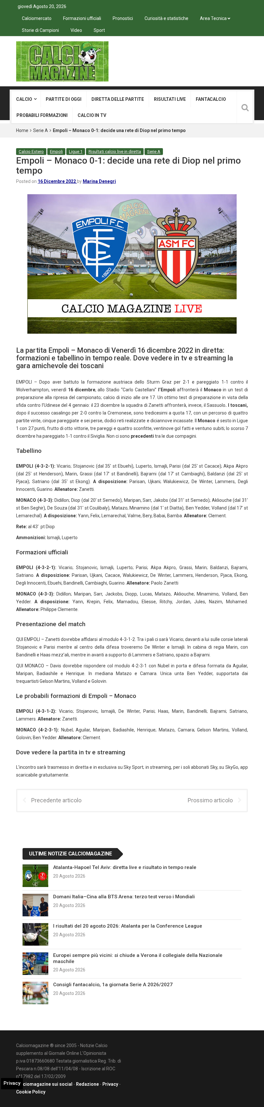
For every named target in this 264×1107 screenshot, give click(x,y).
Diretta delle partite (117, 99)
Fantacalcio (211, 99)
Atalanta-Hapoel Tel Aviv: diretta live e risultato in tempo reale (124, 867)
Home (22, 130)
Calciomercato (37, 18)
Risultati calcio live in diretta (115, 151)
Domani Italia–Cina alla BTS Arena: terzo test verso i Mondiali (124, 897)
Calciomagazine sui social (44, 1084)
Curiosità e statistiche (166, 18)
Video (76, 30)
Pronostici (123, 18)
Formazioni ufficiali (82, 18)
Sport (99, 30)
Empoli (56, 151)
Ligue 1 (75, 151)
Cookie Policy (30, 1091)
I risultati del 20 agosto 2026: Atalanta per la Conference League (127, 926)
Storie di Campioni (40, 30)
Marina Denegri (99, 181)
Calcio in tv (92, 115)
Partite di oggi (63, 99)
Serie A (40, 130)
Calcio (24, 99)
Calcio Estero (31, 151)
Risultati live (170, 99)
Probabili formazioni (42, 115)
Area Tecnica (213, 18)
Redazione (87, 1084)
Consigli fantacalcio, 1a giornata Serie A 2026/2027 (113, 985)
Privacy (110, 1084)
